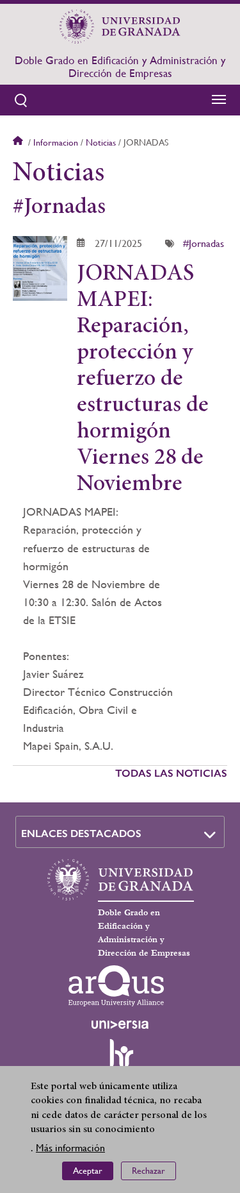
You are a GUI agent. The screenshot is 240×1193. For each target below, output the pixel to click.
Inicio (19, 142)
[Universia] (120, 1024)
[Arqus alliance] (116, 985)
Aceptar (87, 1170)
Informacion (55, 142)
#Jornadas (203, 243)
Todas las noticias (171, 773)
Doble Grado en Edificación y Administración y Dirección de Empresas (120, 67)
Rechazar (148, 1170)
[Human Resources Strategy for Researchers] (120, 1059)
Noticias (101, 142)
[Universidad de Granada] (120, 26)
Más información (70, 1148)
